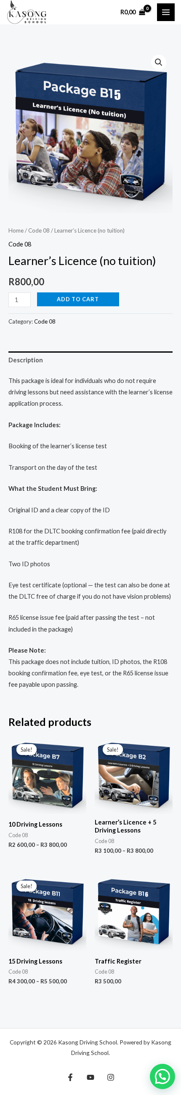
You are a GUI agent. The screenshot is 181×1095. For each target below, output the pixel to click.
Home (16, 230)
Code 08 (39, 230)
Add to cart (78, 299)
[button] (158, 62)
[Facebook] (70, 1077)
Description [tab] (25, 360)
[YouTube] (90, 1077)
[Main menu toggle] (166, 12)
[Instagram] (110, 1077)
